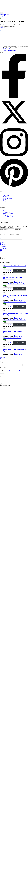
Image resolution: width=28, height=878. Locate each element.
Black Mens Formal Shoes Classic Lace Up (15, 314)
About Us (5, 210)
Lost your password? (14, 370)
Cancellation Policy (8, 216)
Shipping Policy (7, 215)
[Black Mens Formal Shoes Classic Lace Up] (14, 302)
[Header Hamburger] (1, 13)
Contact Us (6, 195)
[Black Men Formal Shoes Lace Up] (12, 338)
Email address (4, 365)
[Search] (1, 16)
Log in (2, 373)
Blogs (4, 201)
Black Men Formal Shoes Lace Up (14, 350)
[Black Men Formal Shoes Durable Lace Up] (14, 320)
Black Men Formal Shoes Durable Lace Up (12, 332)
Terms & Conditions (8, 213)
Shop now (2, 27)
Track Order (6, 196)
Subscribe (17, 229)
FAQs (4, 199)
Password (3, 368)
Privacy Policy (6, 212)
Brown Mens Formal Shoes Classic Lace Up (13, 278)
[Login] (2, 16)
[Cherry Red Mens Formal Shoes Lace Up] (14, 284)
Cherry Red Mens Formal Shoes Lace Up (15, 296)
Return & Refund (7, 198)
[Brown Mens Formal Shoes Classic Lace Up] (14, 266)
